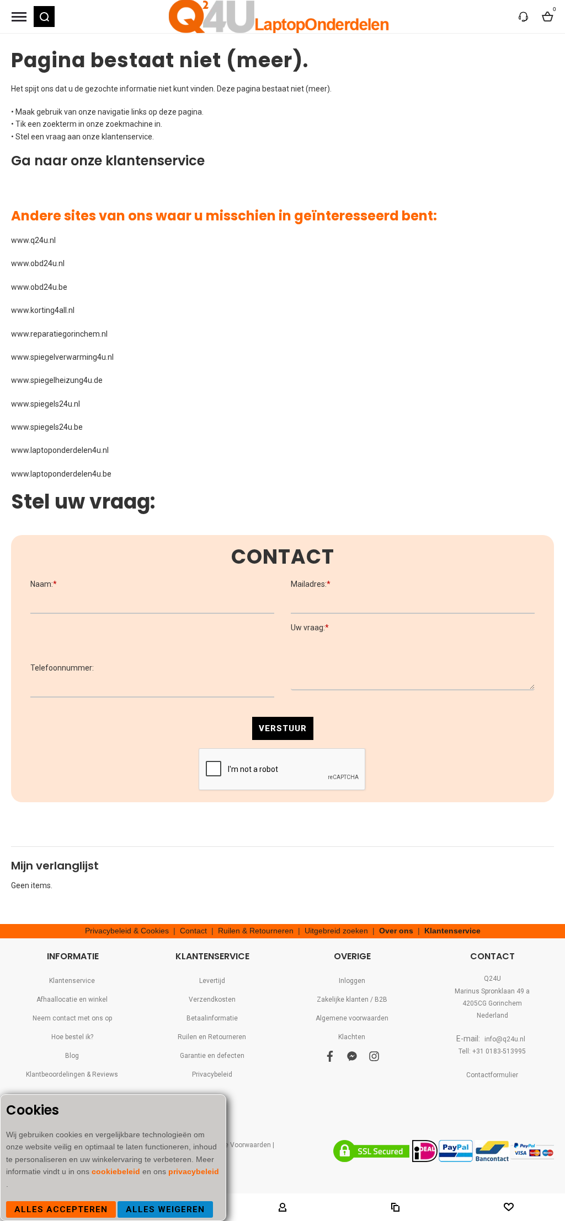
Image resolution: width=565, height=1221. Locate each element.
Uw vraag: (310, 627)
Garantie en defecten (212, 1056)
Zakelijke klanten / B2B (352, 999)
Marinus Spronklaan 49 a (492, 991)
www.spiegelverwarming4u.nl (62, 357)
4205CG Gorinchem (492, 1003)
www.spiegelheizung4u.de (57, 380)
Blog (72, 1056)
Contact (193, 930)
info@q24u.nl (504, 1039)
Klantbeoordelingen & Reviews (72, 1074)
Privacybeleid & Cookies (127, 930)
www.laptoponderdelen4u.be (61, 473)
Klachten (351, 1037)
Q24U (492, 978)
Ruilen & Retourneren (256, 930)
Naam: (43, 584)
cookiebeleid (117, 1171)
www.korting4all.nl (42, 310)
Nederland (492, 1015)
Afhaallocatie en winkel (72, 999)
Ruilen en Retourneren (212, 1037)
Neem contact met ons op (72, 1018)
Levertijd (212, 981)
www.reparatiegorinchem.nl (59, 333)
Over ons (396, 930)
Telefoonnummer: (62, 667)
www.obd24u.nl (38, 263)
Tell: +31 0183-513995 (492, 1051)
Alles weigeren (165, 1209)
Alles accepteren (61, 1209)
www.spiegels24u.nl (45, 403)
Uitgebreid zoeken (336, 930)
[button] (44, 16)
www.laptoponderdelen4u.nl (60, 450)
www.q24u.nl (33, 240)
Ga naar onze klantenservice (108, 161)
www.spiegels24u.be (47, 427)
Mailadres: (311, 584)
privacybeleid (193, 1171)
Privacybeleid (212, 1074)
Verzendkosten (212, 999)
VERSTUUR (283, 728)
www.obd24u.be (39, 287)
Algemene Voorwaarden (234, 1145)
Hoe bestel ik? (72, 1037)
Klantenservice (452, 930)
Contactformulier (492, 1075)
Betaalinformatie (212, 1018)
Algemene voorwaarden (352, 1018)
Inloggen (352, 981)
